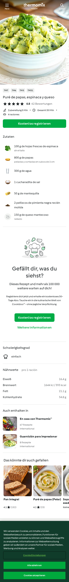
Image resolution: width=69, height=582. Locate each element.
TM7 (6, 90)
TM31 (30, 90)
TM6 (14, 90)
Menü (7, 9)
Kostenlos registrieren (34, 124)
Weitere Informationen (34, 327)
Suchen (62, 9)
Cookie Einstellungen (34, 555)
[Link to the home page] (34, 6)
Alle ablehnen (34, 565)
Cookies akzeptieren (34, 575)
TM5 (22, 90)
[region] (34, 551)
